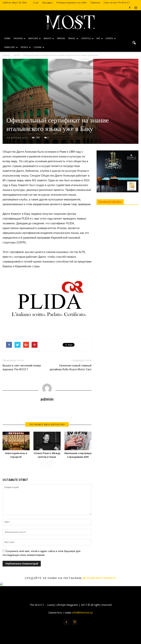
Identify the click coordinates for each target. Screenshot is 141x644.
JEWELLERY (9, 47)
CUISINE (37, 47)
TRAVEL (71, 38)
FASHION (18, 38)
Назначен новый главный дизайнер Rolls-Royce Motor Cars (70, 367)
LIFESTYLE (86, 38)
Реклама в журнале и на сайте (71, 2)
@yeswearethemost (99, 578)
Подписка (95, 2)
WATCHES (33, 38)
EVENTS (109, 38)
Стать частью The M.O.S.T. (117, 2)
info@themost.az (82, 612)
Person (61, 38)
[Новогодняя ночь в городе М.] (16, 441)
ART (98, 38)
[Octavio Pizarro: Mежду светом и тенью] (46, 441)
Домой (6, 55)
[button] (134, 43)
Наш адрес (47, 2)
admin (47, 399)
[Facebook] (129, 7)
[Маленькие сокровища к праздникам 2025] (77, 441)
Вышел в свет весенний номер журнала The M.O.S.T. (22, 367)
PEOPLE (24, 47)
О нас (36, 2)
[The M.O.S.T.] (70, 22)
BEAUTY (47, 38)
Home (7, 38)
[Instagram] (135, 7)
